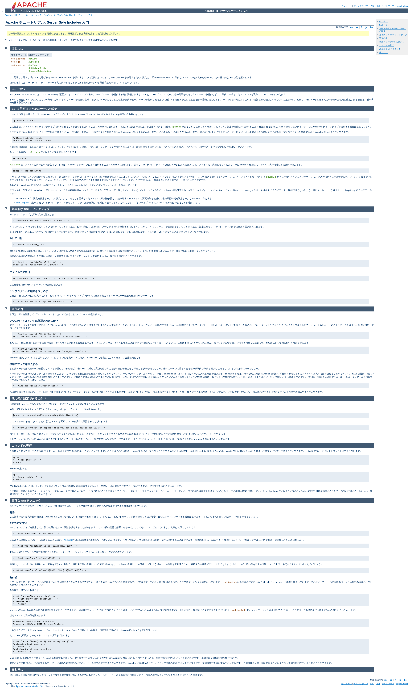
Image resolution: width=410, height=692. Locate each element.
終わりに (383, 52)
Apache (8, 15)
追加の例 (383, 38)
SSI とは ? (384, 25)
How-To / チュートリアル (81, 15)
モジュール (346, 6)
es (357, 27)
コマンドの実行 (386, 45)
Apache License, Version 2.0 (29, 686)
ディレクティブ (360, 6)
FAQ (372, 6)
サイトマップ (388, 6)
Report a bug (402, 6)
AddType (33, 65)
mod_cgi (15, 62)
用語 (378, 6)
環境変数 (68, 539)
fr (361, 27)
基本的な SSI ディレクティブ (393, 35)
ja (366, 27)
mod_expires (18, 65)
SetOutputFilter (38, 68)
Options (33, 59)
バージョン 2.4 (60, 15)
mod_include (18, 59)
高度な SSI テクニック (390, 49)
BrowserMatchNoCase (40, 71)
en (351, 27)
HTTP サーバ (20, 15)
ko (371, 27)
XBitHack (34, 62)
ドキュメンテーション (39, 15)
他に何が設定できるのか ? (391, 42)
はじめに (383, 21)
